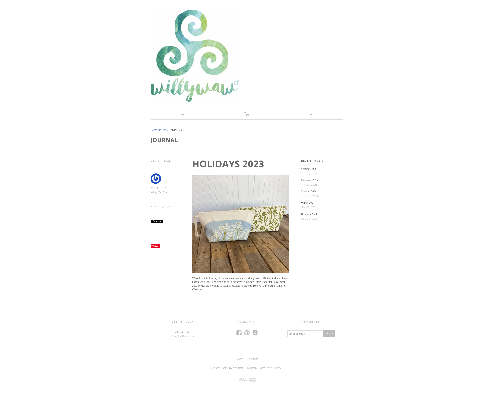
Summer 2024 (308, 191)
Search (239, 359)
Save (156, 246)
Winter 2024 (308, 202)
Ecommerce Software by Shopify (263, 368)
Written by (158, 188)
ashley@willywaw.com (182, 336)
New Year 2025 (309, 180)
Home (154, 130)
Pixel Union (239, 368)
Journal (163, 130)
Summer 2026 (308, 168)
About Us (253, 359)
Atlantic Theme (220, 368)
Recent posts (312, 160)
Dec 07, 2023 (161, 160)
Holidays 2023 (309, 214)
